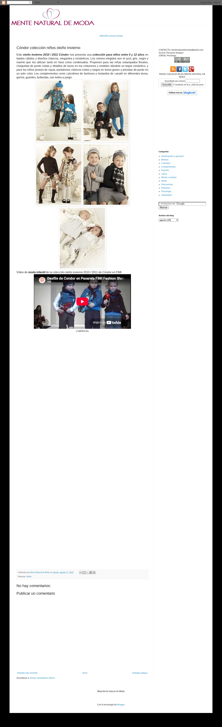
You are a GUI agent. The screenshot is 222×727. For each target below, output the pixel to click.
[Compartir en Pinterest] (94, 572)
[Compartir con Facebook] (91, 572)
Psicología (166, 191)
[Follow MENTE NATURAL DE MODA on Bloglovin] (182, 94)
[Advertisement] (79, 29)
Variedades (166, 195)
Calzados (165, 163)
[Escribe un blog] (84, 572)
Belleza (164, 159)
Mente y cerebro (169, 177)
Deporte (165, 170)
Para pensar (167, 184)
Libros (164, 174)
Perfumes (165, 188)
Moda (29, 576)
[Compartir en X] (87, 572)
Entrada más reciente (27, 673)
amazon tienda (116, 36)
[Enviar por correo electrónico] (81, 572)
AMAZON (103, 36)
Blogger (121, 704)
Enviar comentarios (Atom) (42, 678)
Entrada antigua (139, 673)
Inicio (84, 673)
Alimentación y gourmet (172, 156)
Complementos (168, 167)
